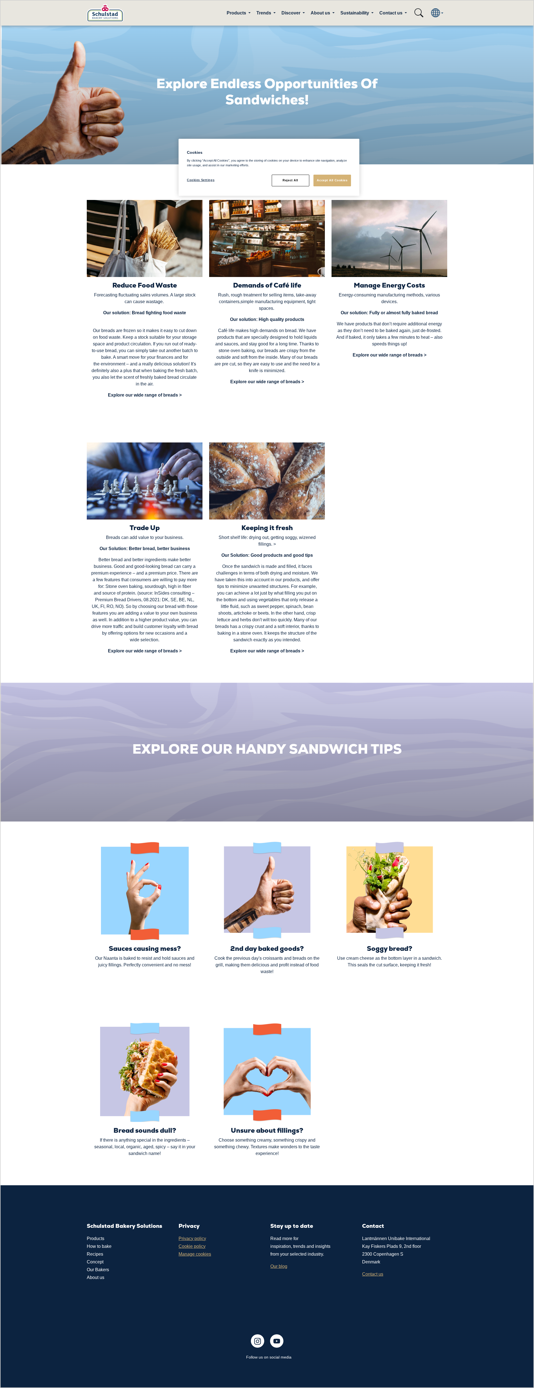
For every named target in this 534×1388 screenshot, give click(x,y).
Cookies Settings (200, 180)
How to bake (99, 1246)
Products (95, 1238)
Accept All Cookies (332, 180)
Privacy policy (192, 1238)
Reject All (290, 180)
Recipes (95, 1254)
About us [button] (321, 13)
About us (95, 1277)
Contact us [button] (391, 13)
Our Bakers (98, 1269)
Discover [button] (291, 13)
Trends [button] (264, 13)
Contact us (372, 1274)
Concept (95, 1262)
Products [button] (237, 13)
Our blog (278, 1266)
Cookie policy (192, 1246)
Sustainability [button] (355, 13)
